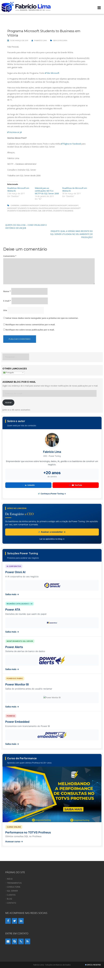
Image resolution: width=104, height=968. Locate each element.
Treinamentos (14, 883)
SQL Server (12, 890)
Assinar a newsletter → (53, 532)
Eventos (44, 205)
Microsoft (73, 205)
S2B (39, 211)
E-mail (7, 301)
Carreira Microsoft (30, 205)
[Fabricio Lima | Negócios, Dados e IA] (26, 6)
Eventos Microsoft (58, 205)
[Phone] (21, 941)
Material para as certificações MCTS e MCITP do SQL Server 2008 (47, 191)
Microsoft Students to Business (22, 208)
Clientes (11, 895)
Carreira (15, 205)
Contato (11, 903)
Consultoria (13, 887)
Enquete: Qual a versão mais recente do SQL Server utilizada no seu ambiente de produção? (71, 234)
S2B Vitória (47, 211)
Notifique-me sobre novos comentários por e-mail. (30, 324)
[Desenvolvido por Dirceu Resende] (93, 965)
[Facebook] (8, 921)
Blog (9, 898)
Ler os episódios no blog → (52, 539)
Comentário (9, 256)
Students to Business (63, 211)
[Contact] (8, 941)
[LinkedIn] (21, 921)
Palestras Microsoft (49, 208)
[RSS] (27, 941)
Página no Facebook (72, 143)
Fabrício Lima (40, 40)
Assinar (8, 402)
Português (9, 372)
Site (5, 310)
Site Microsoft (53, 73)
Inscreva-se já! (15, 132)
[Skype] (14, 941)
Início (10, 879)
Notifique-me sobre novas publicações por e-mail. (30, 329)
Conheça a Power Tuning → (53, 493)
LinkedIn (31, 485)
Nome (7, 291)
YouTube (78, 485)
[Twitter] (14, 921)
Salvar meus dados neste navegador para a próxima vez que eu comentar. (42, 318)
